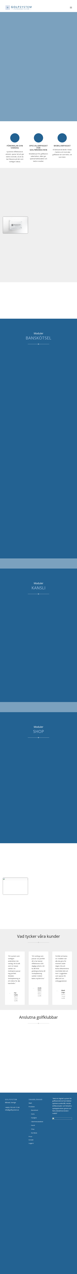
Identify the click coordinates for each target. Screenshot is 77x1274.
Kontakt (31, 1140)
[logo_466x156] (18, 7)
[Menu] (71, 7)
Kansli (33, 1125)
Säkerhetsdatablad (37, 1121)
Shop (32, 1129)
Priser (30, 1136)
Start (30, 1103)
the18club (34, 1133)
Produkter (32, 1107)
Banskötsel (34, 1110)
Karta (32, 1114)
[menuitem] (71, 7)
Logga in (31, 1143)
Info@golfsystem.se (12, 1110)
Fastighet (34, 1118)
